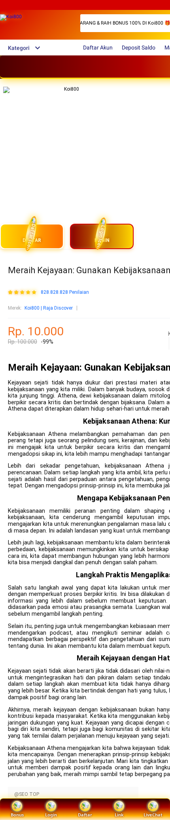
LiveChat (153, 815)
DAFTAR (32, 240)
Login (51, 815)
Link (119, 815)
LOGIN (102, 240)
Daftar (85, 815)
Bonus (17, 815)
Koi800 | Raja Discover (49, 308)
